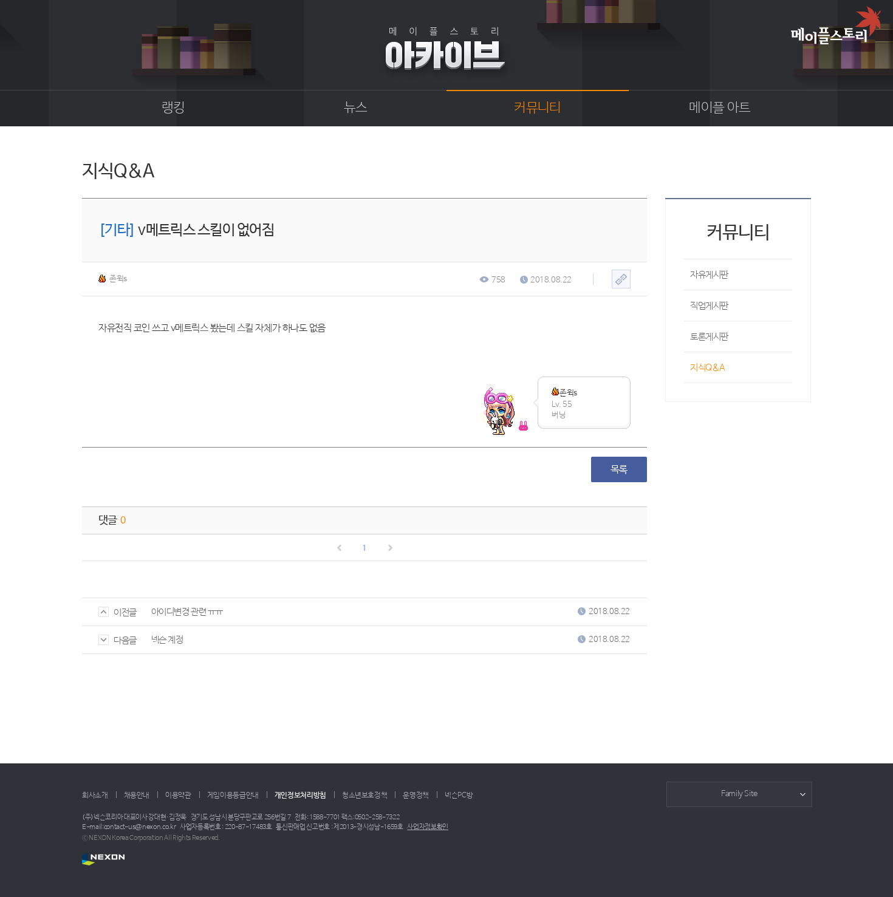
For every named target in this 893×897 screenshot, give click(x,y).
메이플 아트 (719, 108)
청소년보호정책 (364, 795)
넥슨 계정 (167, 640)
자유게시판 (709, 275)
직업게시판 (709, 306)
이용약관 (178, 795)
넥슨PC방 (459, 795)
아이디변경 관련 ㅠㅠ (187, 612)
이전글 (125, 612)
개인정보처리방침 (300, 795)
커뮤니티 (537, 108)
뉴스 (356, 108)
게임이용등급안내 (233, 795)
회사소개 (95, 795)
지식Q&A (707, 368)
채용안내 (137, 795)
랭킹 (173, 108)
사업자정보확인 (427, 827)
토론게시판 (709, 337)
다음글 (125, 640)
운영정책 (416, 795)
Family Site (739, 794)
